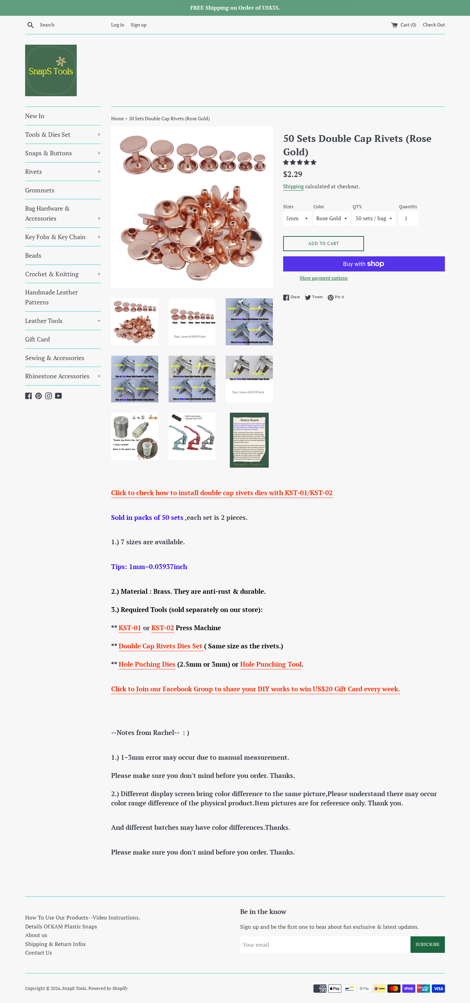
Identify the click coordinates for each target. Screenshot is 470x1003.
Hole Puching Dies (147, 664)
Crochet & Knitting (63, 274)
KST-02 (162, 627)
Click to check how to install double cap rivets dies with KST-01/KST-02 (222, 492)
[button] (300, 162)
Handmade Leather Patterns (51, 297)
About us (36, 935)
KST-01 (130, 627)
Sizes (288, 207)
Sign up (139, 24)
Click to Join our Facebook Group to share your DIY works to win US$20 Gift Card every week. (255, 688)
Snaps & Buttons (63, 153)
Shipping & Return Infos (55, 944)
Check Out (434, 24)
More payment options (324, 278)
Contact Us (38, 952)
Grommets (39, 190)
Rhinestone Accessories (63, 376)
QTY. (358, 207)
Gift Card (37, 339)
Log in (117, 24)
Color (318, 207)
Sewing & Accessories (54, 358)
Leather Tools (63, 320)
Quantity (408, 207)
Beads (33, 255)
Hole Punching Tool (270, 664)
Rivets (63, 171)
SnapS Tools (74, 988)
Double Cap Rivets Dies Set (161, 646)
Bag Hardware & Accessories (63, 213)
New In (34, 116)
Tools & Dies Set (63, 134)
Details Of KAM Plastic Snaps (61, 926)
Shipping (293, 186)
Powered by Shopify (108, 988)
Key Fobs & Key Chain (63, 237)
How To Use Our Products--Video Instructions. (82, 917)
